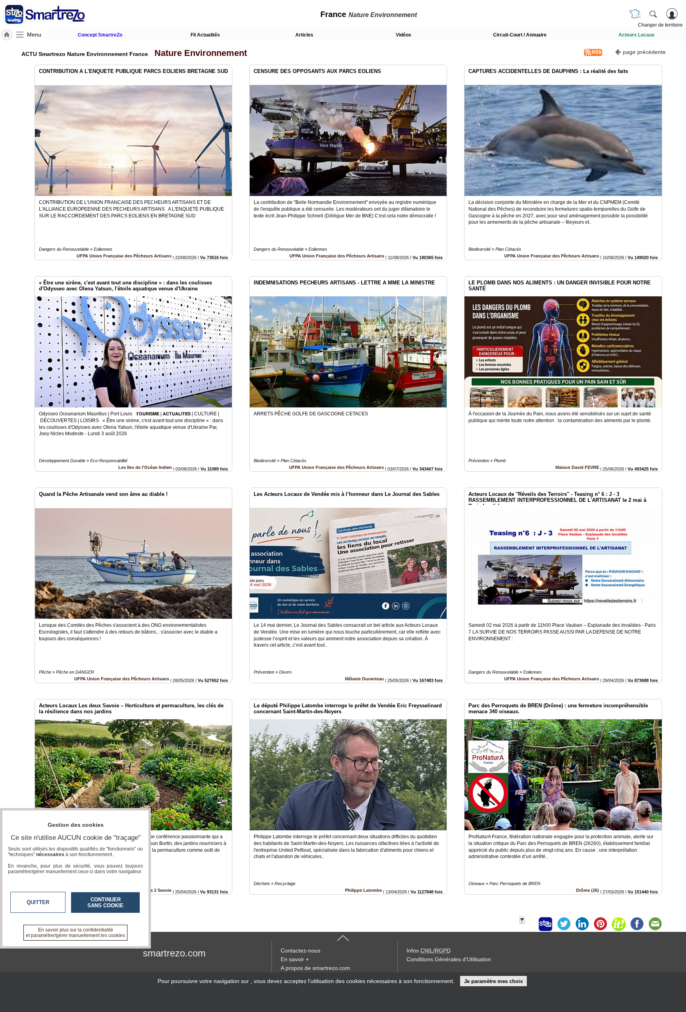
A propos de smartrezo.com (315, 968)
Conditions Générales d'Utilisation (449, 959)
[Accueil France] (6, 34)
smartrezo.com (174, 953)
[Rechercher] (653, 14)
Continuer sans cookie (105, 902)
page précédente (644, 52)
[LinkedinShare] (582, 924)
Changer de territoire (660, 25)
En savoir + (295, 959)
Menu (34, 34)
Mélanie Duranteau (364, 678)
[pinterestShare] (600, 924)
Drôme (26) (587, 890)
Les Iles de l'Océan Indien (145, 467)
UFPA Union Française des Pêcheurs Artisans (124, 255)
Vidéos (403, 35)
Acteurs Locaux (637, 35)
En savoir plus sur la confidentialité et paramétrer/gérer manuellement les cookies (75, 932)
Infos (429, 950)
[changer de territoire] (635, 14)
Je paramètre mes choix (493, 981)
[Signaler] (527, 924)
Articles (304, 35)
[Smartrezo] (54, 14)
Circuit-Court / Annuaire (520, 35)
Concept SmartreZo (100, 35)
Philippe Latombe (363, 890)
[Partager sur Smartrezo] (545, 924)
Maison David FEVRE (577, 467)
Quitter (38, 902)
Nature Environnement (198, 53)
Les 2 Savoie (158, 890)
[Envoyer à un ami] (655, 924)
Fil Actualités (205, 35)
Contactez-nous (300, 950)
